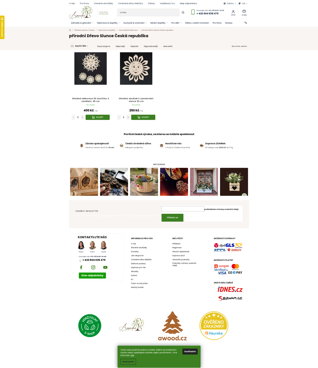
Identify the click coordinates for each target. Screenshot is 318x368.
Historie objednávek (180, 252)
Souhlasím (190, 351)
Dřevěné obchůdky (103, 3)
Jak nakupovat (137, 256)
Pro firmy (84, 3)
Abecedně (167, 46)
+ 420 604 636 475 (93, 260)
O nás (72, 3)
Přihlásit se (172, 217)
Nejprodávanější (151, 46)
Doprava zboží (178, 256)
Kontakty (135, 252)
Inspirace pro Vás (138, 267)
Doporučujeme (103, 46)
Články (151, 3)
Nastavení (128, 361)
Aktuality (134, 271)
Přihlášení (176, 244)
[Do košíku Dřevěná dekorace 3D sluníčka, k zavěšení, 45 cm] (98, 117)
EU (132, 279)
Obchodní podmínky (181, 260)
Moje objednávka (188, 3)
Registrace (177, 248)
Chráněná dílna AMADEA (130, 3)
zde (132, 355)
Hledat (183, 12)
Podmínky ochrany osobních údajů (184, 264)
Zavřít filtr (80, 46)
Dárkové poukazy (138, 264)
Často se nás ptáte (139, 283)
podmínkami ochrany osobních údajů (221, 209)
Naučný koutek (137, 287)
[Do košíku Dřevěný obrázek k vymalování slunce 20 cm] (143, 117)
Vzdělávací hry (167, 3)
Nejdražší (134, 46)
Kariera (134, 275)
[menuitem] (82, 23)
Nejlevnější (120, 46)
